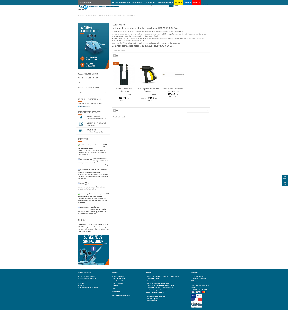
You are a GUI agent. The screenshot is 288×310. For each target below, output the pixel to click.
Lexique (193, 283)
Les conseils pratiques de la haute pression (159, 287)
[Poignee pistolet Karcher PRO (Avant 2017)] (149, 74)
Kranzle (186, 2)
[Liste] (117, 55)
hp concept (83, 224)
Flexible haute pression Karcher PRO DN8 (124, 90)
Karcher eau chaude (115, 15)
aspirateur (90, 227)
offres (103, 229)
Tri (185, 55)
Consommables (83, 281)
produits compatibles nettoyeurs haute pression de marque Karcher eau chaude (155, 43)
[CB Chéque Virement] (200, 292)
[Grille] (114, 55)
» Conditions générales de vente (198, 279)
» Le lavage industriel (152, 298)
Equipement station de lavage (88, 287)
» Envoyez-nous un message (120, 295)
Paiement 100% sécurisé (199, 289)
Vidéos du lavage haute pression (156, 290)
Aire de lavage (149, 2)
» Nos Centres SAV (117, 281)
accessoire (91, 229)
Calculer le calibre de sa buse (90, 99)
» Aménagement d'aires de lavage (156, 296)
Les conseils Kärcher (152, 278)
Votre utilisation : (86, 2)
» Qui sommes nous (118, 276)
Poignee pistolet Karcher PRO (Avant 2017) (148, 90)
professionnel (83, 229)
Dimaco (195, 2)
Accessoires (136, 2)
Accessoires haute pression (87, 278)
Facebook (115, 285)
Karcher (178, 2)
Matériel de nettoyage (164, 2)
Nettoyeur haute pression (120, 2)
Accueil (80, 15)
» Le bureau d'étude (151, 300)
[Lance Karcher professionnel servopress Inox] (173, 74)
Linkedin (114, 288)
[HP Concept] (98, 6)
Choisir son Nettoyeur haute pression (158, 283)
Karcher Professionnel (100, 15)
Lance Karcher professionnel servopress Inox (173, 90)
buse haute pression (97, 224)
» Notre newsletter (117, 283)
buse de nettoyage (101, 227)
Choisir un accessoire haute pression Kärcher (160, 285)
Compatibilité (88, 15)
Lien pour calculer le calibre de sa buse (89, 103)
